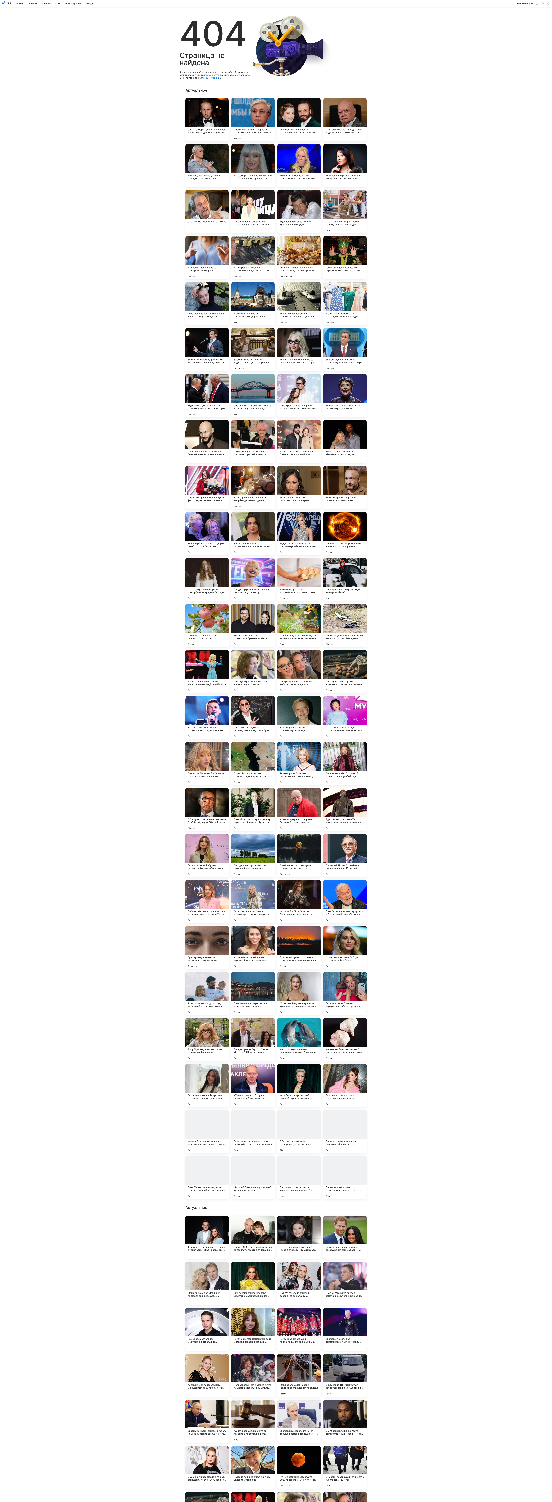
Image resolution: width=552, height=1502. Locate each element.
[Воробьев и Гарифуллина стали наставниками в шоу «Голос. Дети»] (299, 1223)
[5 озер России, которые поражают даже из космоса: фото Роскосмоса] (253, 763)
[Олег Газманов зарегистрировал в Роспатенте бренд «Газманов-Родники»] (345, 901)
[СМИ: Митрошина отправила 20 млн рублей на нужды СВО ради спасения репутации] (207, 579)
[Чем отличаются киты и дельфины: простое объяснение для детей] (299, 1039)
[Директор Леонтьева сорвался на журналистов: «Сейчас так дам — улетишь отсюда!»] (207, 1453)
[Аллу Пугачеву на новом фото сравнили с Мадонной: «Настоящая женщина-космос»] (207, 1039)
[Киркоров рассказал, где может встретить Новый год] (253, 1407)
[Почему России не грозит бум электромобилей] (345, 579)
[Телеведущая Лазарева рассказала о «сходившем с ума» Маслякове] (299, 763)
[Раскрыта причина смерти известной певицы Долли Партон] (207, 671)
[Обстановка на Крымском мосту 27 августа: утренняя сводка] (253, 395)
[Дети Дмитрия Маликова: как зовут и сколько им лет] (253, 671)
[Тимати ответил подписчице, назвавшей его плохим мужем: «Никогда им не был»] (207, 993)
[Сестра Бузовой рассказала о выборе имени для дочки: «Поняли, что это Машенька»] (299, 671)
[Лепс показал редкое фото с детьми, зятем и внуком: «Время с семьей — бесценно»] (253, 717)
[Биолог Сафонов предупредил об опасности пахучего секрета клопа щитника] (299, 1361)
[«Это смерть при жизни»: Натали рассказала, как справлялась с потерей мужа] (253, 165)
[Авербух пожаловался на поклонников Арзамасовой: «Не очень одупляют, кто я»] (299, 119)
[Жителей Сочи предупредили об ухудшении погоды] (253, 1177)
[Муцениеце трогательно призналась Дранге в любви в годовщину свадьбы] (253, 625)
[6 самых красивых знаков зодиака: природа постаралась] (253, 349)
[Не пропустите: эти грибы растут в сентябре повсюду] (345, 1361)
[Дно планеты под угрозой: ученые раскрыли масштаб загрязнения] (299, 1177)
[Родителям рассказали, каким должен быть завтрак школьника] (253, 1131)
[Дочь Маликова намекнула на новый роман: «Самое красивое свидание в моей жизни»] (207, 1177)
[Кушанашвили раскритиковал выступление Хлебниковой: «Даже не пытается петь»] (345, 165)
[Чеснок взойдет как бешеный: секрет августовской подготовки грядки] (345, 1039)
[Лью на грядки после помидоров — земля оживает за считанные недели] (299, 625)
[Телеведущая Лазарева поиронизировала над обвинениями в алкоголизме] (299, 717)
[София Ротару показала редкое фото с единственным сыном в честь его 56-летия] (207, 487)
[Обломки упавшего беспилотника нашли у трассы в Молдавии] (345, 625)
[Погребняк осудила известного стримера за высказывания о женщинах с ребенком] (253, 1269)
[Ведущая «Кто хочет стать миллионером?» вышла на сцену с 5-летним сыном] (299, 533)
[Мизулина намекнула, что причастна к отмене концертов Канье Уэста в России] (299, 165)
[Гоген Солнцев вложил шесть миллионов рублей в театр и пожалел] (253, 441)
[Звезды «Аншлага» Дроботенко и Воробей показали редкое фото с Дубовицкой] (207, 349)
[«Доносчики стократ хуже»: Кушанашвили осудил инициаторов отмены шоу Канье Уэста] (299, 211)
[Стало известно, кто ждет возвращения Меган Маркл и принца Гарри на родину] (207, 1223)
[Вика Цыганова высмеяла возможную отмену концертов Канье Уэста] (253, 901)
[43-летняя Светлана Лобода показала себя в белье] (345, 947)
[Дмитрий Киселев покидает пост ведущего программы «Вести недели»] (345, 119)
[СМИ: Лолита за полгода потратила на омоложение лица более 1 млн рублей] (345, 717)
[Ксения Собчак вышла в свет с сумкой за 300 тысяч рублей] (207, 1315)
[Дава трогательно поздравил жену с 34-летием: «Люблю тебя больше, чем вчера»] (299, 395)
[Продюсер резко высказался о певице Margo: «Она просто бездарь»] (253, 579)
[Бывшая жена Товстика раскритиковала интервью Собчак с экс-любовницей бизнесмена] (299, 487)
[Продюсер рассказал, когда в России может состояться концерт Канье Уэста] (207, 1269)
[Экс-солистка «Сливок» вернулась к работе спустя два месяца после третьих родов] (345, 993)
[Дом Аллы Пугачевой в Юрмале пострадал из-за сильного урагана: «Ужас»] (207, 763)
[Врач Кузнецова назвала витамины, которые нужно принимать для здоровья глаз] (207, 947)
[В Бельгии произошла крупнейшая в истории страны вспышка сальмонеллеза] (299, 579)
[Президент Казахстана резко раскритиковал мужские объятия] (253, 119)
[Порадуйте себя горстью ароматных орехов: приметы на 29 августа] (345, 671)
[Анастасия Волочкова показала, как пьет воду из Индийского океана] (207, 303)
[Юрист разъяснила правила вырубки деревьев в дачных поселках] (253, 487)
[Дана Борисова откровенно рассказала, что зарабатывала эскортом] (253, 211)
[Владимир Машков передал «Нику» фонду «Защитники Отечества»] (345, 1407)
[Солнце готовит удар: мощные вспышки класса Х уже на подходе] (345, 533)
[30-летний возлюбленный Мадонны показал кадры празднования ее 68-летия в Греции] (345, 441)
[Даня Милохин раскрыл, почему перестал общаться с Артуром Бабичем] (253, 809)
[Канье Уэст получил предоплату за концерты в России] (345, 1315)
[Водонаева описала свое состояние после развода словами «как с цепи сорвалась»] (345, 1085)
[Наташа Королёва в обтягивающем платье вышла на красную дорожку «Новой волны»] (253, 533)
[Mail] (4, 3)
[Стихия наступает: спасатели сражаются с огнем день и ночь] (299, 947)
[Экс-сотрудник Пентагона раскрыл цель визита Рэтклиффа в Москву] (345, 349)
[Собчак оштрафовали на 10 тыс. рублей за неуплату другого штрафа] (299, 1453)
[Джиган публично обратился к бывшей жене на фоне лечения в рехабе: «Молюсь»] (207, 441)
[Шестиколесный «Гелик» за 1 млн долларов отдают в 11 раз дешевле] (345, 1269)
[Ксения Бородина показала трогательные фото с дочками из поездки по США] (207, 1131)
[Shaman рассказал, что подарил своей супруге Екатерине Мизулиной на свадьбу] (207, 533)
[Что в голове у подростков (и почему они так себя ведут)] (345, 211)
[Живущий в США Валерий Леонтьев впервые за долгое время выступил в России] (299, 901)
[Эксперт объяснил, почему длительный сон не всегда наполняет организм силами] (207, 1361)
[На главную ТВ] (8, 3)
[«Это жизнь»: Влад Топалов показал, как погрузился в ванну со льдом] (207, 717)
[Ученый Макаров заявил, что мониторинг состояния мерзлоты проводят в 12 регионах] (345, 1223)
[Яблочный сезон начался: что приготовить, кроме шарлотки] (299, 257)
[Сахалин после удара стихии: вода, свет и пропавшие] (253, 993)
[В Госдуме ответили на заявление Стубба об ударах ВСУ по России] (207, 809)
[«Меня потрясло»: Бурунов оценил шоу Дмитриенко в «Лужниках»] (253, 1085)
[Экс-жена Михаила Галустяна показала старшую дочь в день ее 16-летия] (207, 1085)
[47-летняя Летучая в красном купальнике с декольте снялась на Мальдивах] (299, 993)
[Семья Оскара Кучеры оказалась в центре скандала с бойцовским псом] (207, 119)
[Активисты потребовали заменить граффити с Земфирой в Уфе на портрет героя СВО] (253, 1361)
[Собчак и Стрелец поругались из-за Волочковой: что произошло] (345, 1453)
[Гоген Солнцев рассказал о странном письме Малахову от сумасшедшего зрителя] (345, 257)
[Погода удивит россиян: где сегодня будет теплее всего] (253, 855)
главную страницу (210, 77)
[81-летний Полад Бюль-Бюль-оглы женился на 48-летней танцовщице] (345, 855)
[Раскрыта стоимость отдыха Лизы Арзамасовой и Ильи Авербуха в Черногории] (299, 441)
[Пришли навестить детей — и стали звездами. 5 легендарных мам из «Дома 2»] (253, 1453)
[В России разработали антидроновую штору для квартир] (299, 1131)
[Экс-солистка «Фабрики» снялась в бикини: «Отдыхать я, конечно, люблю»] (207, 855)
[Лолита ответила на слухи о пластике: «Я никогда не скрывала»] (345, 1131)
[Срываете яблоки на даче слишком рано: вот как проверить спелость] (207, 625)
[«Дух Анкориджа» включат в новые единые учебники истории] (207, 395)
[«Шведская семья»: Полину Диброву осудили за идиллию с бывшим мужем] (253, 1315)
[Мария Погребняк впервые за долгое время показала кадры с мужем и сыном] (299, 349)
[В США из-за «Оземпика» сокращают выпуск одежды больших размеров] (345, 303)
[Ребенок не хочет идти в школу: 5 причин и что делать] (299, 1269)
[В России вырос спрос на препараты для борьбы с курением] (207, 257)
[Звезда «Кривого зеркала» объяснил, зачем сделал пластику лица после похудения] (345, 487)
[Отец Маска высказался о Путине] (207, 211)
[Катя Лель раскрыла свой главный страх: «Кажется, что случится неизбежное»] (299, 1085)
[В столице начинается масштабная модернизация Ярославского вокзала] (253, 303)
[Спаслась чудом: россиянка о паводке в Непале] (299, 1315)
